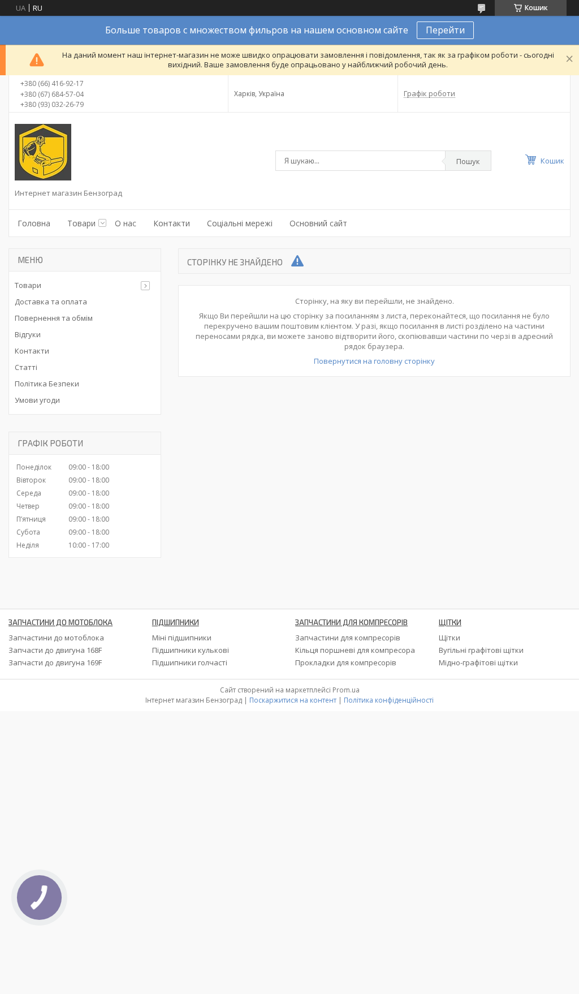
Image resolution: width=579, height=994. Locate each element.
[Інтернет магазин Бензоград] (43, 152)
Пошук (468, 161)
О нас (125, 223)
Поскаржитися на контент (292, 700)
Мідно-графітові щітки (478, 662)
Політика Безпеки (47, 383)
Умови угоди (37, 400)
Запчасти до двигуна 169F (55, 662)
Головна (34, 223)
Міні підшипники (181, 637)
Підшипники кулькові (190, 650)
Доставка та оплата (51, 301)
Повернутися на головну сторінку (374, 361)
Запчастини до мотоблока (56, 637)
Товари (81, 223)
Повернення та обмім (54, 318)
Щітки (449, 637)
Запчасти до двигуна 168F (55, 650)
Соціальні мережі (240, 223)
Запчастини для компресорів (347, 637)
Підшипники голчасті (189, 662)
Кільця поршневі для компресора (355, 650)
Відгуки (28, 334)
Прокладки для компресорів (345, 662)
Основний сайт (318, 223)
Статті (26, 367)
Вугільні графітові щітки (481, 650)
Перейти (445, 30)
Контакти (171, 223)
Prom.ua (346, 690)
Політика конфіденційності (389, 700)
